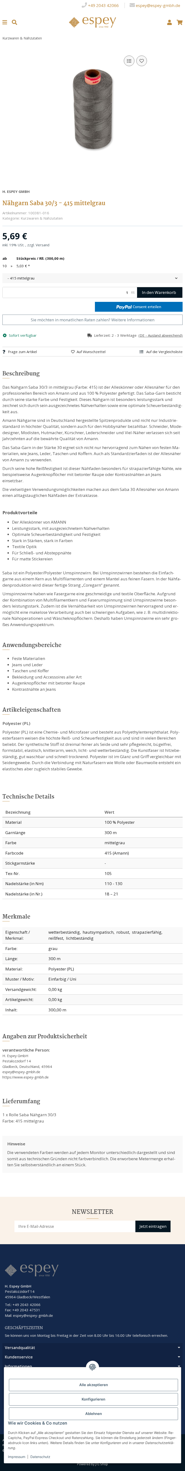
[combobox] (92, 278)
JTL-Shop (101, 1464)
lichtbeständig (79, 938)
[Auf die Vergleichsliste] (129, 61)
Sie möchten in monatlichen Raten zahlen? (92, 320)
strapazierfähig (146, 932)
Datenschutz (40, 1457)
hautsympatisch (98, 932)
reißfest (55, 938)
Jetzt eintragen (152, 1226)
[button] (169, 22)
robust (122, 932)
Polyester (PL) (61, 969)
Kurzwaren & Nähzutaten (42, 218)
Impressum (16, 1457)
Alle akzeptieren (93, 1384)
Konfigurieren (93, 1399)
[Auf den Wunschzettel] (141, 61)
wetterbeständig (64, 932)
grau (53, 948)
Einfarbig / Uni (62, 979)
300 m (54, 958)
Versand (42, 244)
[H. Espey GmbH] (92, 22)
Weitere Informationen (132, 320)
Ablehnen (93, 1413)
